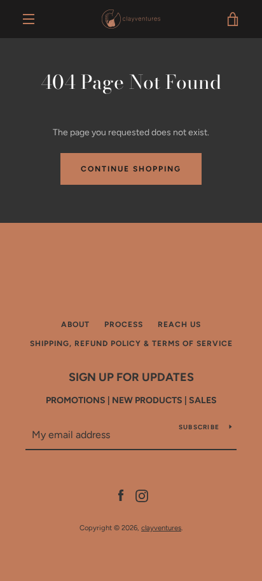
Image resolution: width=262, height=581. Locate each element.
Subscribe (199, 427)
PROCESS (123, 324)
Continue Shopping (131, 168)
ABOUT (75, 324)
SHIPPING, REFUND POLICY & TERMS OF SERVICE (131, 343)
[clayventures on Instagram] (141, 495)
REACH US (179, 324)
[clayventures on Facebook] (120, 495)
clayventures (161, 527)
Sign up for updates (131, 377)
